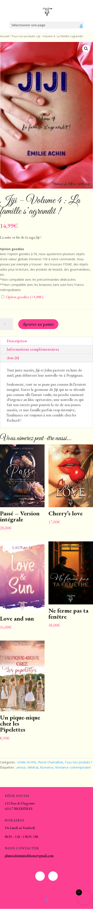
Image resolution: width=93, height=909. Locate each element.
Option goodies (24, 296)
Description (17, 340)
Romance (46, 767)
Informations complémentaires (33, 349)
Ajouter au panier (38, 324)
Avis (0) (13, 357)
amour (21, 767)
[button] (86, 48)
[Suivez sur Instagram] (53, 876)
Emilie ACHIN (27, 762)
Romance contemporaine (73, 767)
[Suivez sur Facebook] (40, 876)
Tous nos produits (23, 36)
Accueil (4, 36)
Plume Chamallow (50, 762)
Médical (32, 767)
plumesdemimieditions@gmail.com (29, 855)
